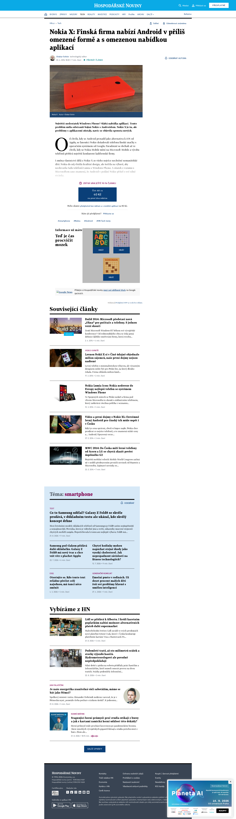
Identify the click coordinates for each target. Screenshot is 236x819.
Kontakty (102, 774)
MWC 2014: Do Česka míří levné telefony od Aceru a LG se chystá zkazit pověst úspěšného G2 (111, 451)
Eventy (158, 778)
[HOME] (46, 14)
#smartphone (64, 221)
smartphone (79, 494)
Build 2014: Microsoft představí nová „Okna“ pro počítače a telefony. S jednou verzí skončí (111, 322)
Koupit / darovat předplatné (167, 774)
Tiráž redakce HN (106, 778)
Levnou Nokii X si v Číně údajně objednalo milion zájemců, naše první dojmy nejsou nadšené (112, 358)
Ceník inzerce (104, 791)
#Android (88, 221)
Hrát (101, 250)
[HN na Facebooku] (71, 792)
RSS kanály (159, 786)
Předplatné (218, 5)
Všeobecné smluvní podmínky (135, 786)
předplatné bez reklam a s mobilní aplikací (99, 206)
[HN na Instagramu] (75, 792)
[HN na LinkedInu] (80, 792)
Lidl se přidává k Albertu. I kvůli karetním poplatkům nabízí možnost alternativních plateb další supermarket (112, 623)
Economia (103, 782)
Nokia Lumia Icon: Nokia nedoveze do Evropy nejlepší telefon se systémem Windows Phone (109, 389)
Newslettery (160, 782)
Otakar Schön (62, 56)
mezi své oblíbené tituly (114, 290)
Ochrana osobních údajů (133, 774)
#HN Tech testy (103, 221)
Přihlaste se (108, 213)
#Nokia (77, 221)
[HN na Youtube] (88, 792)
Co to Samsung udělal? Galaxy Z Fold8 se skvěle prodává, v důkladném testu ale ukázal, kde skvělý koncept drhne (88, 517)
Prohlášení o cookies (131, 778)
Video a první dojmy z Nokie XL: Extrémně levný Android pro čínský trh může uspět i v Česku (112, 420)
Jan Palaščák (57, 685)
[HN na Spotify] (84, 792)
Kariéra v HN (104, 786)
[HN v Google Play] (61, 805)
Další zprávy (94, 749)
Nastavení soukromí (131, 782)
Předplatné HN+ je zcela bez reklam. (129, 303)
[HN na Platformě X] (67, 792)
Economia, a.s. (69, 777)
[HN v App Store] (80, 805)
